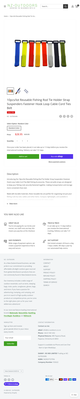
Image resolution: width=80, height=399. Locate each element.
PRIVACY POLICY (49, 273)
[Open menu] (5, 6)
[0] (76, 6)
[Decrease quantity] (17, 141)
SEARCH (46, 285)
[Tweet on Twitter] (68, 116)
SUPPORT (46, 269)
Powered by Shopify (10, 393)
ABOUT (46, 266)
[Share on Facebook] (60, 116)
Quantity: (10, 141)
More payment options (57, 162)
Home (6, 16)
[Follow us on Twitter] (5, 379)
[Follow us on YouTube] (12, 379)
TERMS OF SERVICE (50, 282)
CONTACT (46, 263)
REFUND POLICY (49, 276)
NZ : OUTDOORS (12, 116)
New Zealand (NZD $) (12, 371)
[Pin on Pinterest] (64, 116)
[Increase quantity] (27, 141)
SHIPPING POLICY (49, 279)
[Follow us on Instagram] (9, 379)
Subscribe (10, 344)
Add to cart (23, 156)
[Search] (65, 6)
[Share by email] (71, 116)
